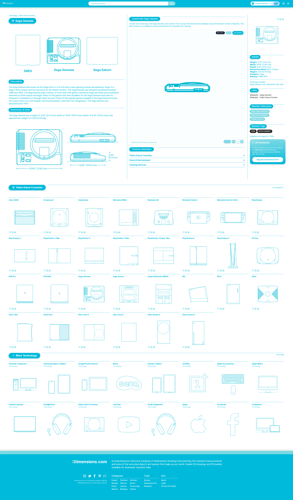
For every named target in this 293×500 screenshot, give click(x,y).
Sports (132, 483)
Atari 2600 (14, 200)
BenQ (115, 364)
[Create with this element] (283, 19)
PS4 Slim (47, 276)
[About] (283, 3)
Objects (115, 489)
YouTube (117, 404)
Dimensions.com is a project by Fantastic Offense (91, 480)
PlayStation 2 (15, 238)
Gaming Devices (257, 119)
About (163, 480)
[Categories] (288, 3)
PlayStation (257, 200)
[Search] (171, 3)
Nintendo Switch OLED (227, 200)
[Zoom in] (229, 141)
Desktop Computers (18, 364)
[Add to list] (280, 19)
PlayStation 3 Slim (121, 238)
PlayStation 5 (223, 238)
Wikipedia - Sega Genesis (260, 95)
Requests (148, 486)
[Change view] (241, 141)
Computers (257, 404)
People (114, 480)
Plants (114, 486)
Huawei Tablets (155, 364)
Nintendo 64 (153, 200)
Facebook (221, 404)
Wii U (219, 276)
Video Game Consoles (27, 16)
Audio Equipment (155, 404)
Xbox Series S (154, 315)
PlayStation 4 (188, 238)
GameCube (83, 200)
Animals (115, 483)
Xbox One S (83, 315)
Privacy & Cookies (168, 486)
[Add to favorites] (278, 19)
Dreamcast (48, 200)
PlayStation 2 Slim (51, 238)
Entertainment (265, 131)
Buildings (124, 489)
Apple (184, 404)
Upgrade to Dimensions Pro (268, 160)
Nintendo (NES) (120, 200)
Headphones (49, 404)
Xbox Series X (188, 315)
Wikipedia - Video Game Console (263, 97)
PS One (255, 238)
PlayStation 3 (84, 238)
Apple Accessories (225, 364)
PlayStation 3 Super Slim (159, 238)
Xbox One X (118, 315)
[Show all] (233, 141)
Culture (133, 489)
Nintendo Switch (189, 200)
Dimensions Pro (150, 483)
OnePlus (186, 364)
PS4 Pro (12, 276)
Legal (163, 483)
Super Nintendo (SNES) (158, 276)
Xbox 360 (13, 315)
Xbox (254, 276)
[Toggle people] (237, 141)
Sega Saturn (118, 276)
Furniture (124, 480)
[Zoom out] (225, 141)
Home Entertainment (259, 115)
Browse (147, 480)
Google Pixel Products (88, 364)
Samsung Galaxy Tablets (54, 364)
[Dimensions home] (8, 3)
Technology (13, 16)
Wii (183, 276)
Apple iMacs (257, 364)
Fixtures (123, 483)
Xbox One (47, 315)
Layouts (123, 486)
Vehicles (133, 480)
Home (253, 131)
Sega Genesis (84, 276)
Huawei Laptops (16, 404)
